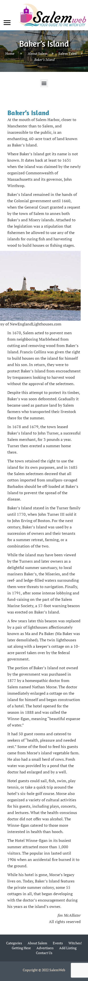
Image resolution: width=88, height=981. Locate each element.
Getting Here (21, 948)
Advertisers (45, 948)
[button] (44, 83)
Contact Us (44, 952)
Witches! (75, 943)
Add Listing (68, 948)
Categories (14, 943)
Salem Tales (67, 53)
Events (58, 943)
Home (9, 53)
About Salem (37, 53)
